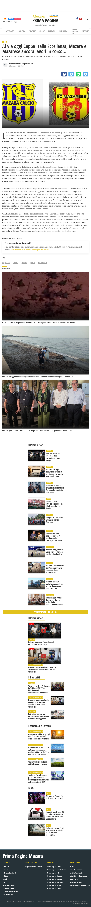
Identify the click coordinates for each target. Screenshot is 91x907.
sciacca (15, 263)
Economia (63, 31)
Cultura (51, 31)
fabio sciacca (42, 263)
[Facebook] (77, 18)
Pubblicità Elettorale (76, 882)
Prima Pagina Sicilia (54, 885)
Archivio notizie (8, 895)
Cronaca (21, 31)
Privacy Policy (73, 879)
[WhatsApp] (78, 74)
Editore (71, 867)
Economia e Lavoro (9, 885)
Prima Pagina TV (8, 888)
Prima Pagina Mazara (54, 879)
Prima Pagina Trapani (54, 888)
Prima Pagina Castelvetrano (56, 870)
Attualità (10, 31)
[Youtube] (80, 18)
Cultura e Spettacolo (9, 873)
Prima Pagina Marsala (54, 876)
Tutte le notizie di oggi (10, 891)
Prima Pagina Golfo (53, 873)
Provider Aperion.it (75, 873)
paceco (32, 263)
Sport (42, 31)
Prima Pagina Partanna (55, 882)
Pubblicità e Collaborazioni (78, 876)
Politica (32, 31)
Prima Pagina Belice (54, 867)
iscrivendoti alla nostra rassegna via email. (30, 249)
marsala (24, 263)
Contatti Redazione (76, 870)
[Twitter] (71, 74)
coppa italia (6, 263)
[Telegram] (85, 74)
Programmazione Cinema (33, 867)
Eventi (5, 879)
